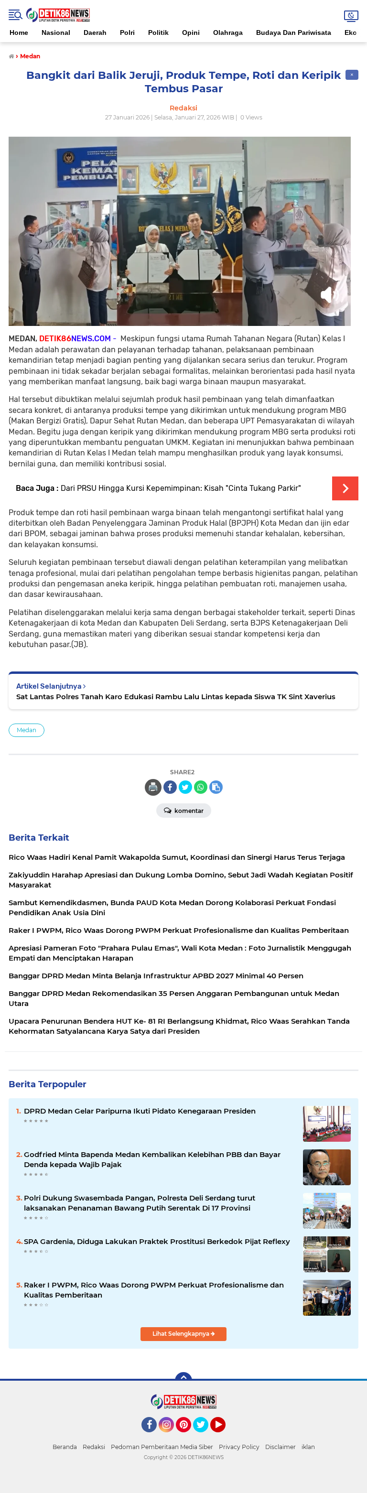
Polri (127, 32)
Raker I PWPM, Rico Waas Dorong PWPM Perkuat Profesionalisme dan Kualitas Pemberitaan (154, 1289)
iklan (308, 1446)
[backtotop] (183, 1380)
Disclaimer (280, 1446)
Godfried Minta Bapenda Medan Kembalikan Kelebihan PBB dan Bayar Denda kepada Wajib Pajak (152, 1159)
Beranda (65, 1446)
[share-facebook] (170, 787)
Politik (158, 32)
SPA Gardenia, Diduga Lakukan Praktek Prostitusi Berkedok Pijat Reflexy (157, 1241)
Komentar (188, 810)
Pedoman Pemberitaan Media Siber (162, 1446)
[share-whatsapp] (200, 787)
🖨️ (153, 787)
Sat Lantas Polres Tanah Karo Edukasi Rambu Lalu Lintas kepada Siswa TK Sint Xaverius (175, 696)
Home (19, 32)
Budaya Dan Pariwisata (293, 32)
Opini (191, 32)
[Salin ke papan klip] (216, 787)
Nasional (56, 32)
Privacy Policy (239, 1446)
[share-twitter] (185, 787)
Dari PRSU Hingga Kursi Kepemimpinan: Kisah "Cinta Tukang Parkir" (181, 488)
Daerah (95, 32)
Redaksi (94, 1446)
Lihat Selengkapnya (181, 1333)
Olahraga (228, 32)
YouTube (224, 1436)
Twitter (205, 1436)
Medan (26, 730)
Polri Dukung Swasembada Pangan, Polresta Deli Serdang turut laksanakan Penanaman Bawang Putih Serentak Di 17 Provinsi (139, 1202)
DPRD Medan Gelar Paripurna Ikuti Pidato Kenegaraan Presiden (140, 1110)
